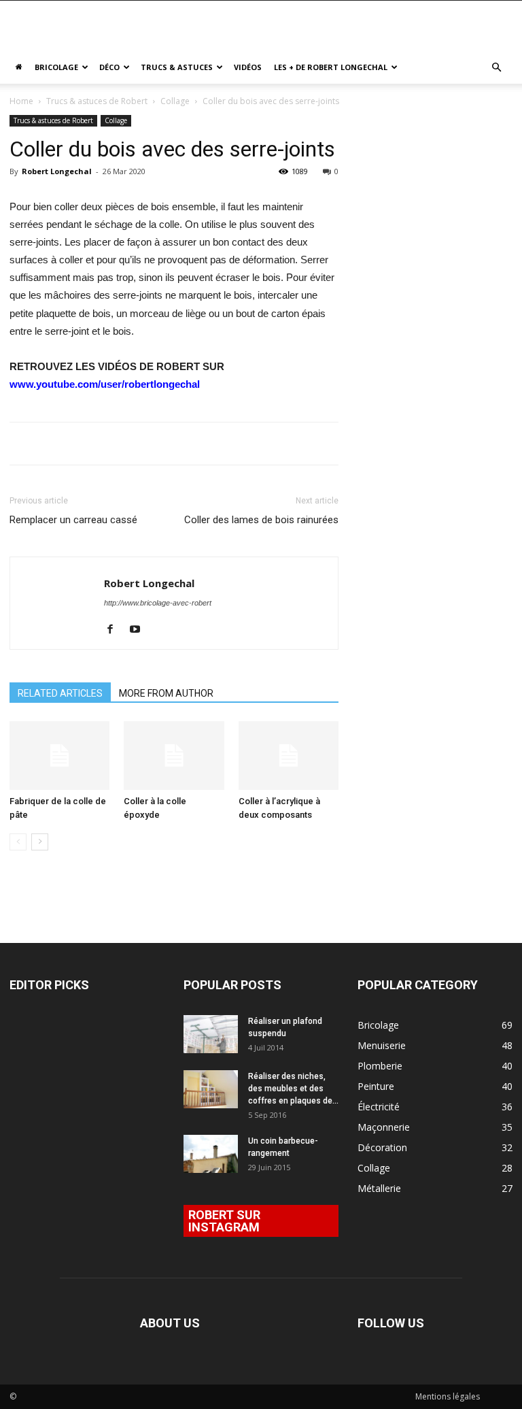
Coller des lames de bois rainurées (261, 520)
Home (21, 101)
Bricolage (56, 67)
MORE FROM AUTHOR (166, 693)
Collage (175, 101)
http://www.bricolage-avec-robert (157, 603)
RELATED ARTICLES (60, 693)
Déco (109, 67)
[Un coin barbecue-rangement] (211, 1154)
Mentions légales (447, 1396)
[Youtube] (139, 630)
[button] (496, 67)
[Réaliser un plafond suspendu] (211, 1034)
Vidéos (248, 67)
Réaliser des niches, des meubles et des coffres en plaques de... (293, 1089)
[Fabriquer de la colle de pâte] (59, 755)
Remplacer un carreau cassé (73, 520)
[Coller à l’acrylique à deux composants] (288, 755)
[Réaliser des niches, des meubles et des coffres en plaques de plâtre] (211, 1089)
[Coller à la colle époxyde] (174, 755)
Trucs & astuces (177, 67)
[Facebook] (115, 630)
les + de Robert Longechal (330, 67)
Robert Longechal (57, 171)
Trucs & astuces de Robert (96, 101)
